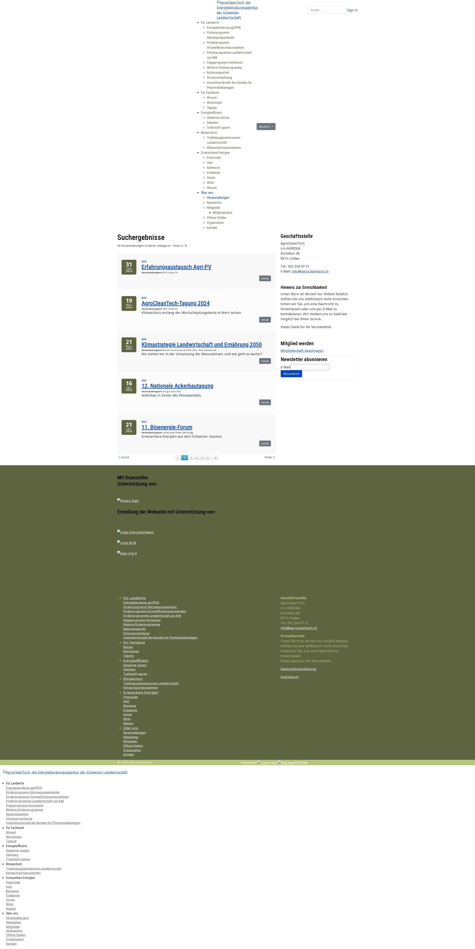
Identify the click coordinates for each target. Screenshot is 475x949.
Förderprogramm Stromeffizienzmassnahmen (154, 611)
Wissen (212, 97)
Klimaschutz (209, 133)
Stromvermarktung (219, 77)
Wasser (212, 188)
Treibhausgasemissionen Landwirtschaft (151, 683)
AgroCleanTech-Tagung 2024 (176, 303)
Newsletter (214, 203)
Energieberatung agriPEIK (224, 27)
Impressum (290, 677)
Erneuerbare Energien (215, 153)
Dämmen (212, 123)
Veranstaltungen (218, 198)
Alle (144, 261)
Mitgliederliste (222, 213)
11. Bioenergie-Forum (167, 427)
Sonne (211, 178)
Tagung (212, 108)
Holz (210, 163)
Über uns (207, 193)
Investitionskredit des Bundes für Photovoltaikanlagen (160, 638)
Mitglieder (213, 208)
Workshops (214, 102)
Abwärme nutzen (218, 118)
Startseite (249, 762)
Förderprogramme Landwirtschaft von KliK (152, 616)
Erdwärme (213, 173)
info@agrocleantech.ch (310, 271)
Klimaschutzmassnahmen (224, 148)
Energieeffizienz (211, 113)
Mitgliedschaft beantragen (302, 350)
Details (265, 278)
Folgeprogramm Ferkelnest (225, 62)
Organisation (215, 223)
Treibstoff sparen (218, 128)
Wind (210, 183)
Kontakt (212, 228)
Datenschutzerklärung (298, 669)
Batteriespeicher (218, 72)
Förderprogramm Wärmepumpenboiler (150, 607)
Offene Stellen (216, 218)
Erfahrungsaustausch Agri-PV (176, 266)
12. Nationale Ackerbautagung (177, 385)
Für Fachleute (210, 92)
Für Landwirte (210, 22)
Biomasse (213, 168)
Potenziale (214, 158)
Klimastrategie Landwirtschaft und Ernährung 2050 (202, 344)
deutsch (265, 127)
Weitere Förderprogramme (224, 67)
